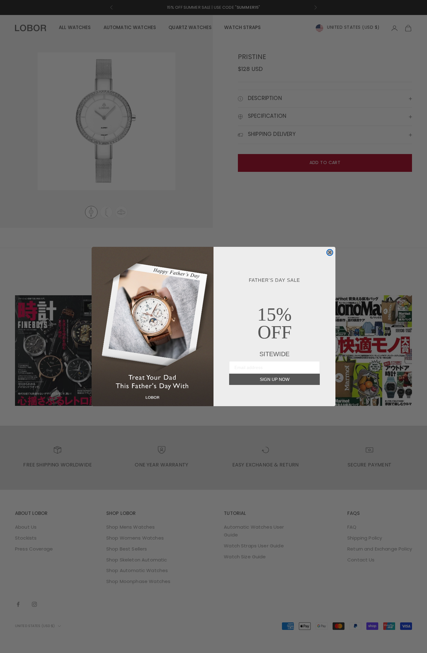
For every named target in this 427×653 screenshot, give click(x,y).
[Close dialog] (330, 252)
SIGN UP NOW (274, 379)
